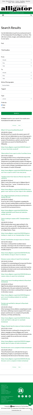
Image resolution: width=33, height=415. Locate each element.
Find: (2, 43)
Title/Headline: (5, 50)
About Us (3, 385)
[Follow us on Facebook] (22, 396)
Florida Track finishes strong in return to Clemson (15, 239)
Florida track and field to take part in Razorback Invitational (14, 304)
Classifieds (22, 1)
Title (3, 107)
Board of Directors (10, 1)
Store (13, 2)
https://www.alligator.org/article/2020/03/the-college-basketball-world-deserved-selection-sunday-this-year (14, 212)
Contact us (4, 386)
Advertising (4, 387)
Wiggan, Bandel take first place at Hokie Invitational (16, 326)
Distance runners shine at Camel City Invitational (15, 259)
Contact (17, 1)
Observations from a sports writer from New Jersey (16, 153)
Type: (2, 95)
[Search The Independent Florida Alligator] (31, 15)
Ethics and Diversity (7, 396)
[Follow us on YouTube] (29, 396)
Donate (3, 389)
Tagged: (3, 89)
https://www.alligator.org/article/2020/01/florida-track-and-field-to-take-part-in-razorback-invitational (15, 320)
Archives (3, 399)
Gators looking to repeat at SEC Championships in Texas (15, 219)
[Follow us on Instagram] (26, 396)
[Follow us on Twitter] (19, 396)
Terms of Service (6, 392)
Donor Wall (4, 390)
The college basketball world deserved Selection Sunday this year (15, 196)
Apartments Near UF (20, 2)
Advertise (28, 1)
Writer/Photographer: (7, 82)
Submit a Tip (4, 402)
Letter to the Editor (7, 400)
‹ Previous (14, 125)
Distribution (5, 398)
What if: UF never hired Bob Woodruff (12, 130)
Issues (9, 2)
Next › (19, 125)
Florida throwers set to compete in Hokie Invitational (16, 347)
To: (2, 69)
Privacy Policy (5, 393)
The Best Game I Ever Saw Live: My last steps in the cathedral (15, 177)
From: (2, 57)
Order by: (4, 102)
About (3, 1)
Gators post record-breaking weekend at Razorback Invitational (16, 281)
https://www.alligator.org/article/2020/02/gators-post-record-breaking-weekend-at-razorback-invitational (15, 297)
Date (3, 105)
